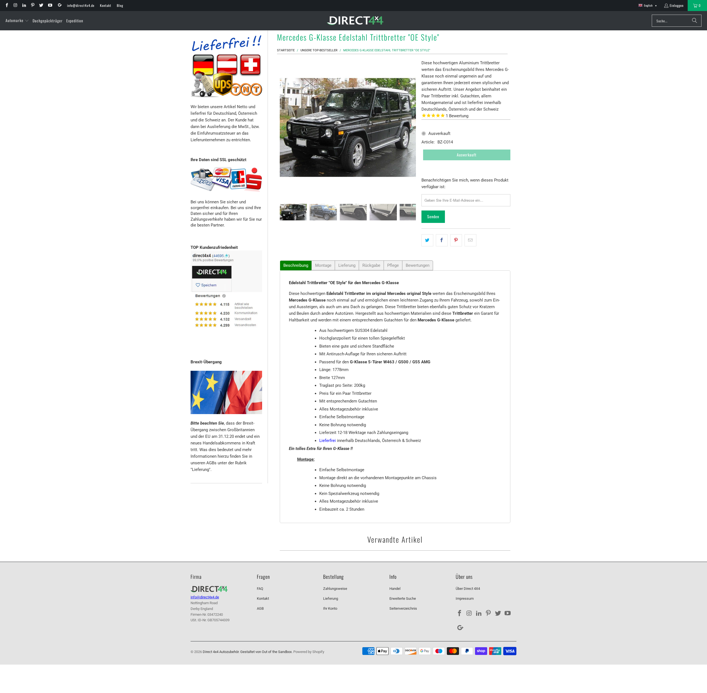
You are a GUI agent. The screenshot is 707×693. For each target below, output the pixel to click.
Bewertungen (417, 265)
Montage (323, 265)
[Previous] (283, 128)
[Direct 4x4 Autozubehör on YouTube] (49, 5)
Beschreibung (295, 265)
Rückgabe (371, 265)
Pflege (393, 265)
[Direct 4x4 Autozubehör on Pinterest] (32, 5)
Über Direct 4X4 (468, 589)
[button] (17, 21)
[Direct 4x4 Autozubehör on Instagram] (15, 5)
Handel (394, 589)
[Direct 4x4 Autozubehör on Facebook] (6, 5)
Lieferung (346, 265)
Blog (120, 5)
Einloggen (677, 5)
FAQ (260, 589)
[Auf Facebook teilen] (442, 240)
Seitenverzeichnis (403, 608)
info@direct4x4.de (80, 5)
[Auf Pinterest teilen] (456, 240)
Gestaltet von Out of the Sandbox (266, 652)
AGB (260, 608)
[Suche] (694, 21)
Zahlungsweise (335, 589)
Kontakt (105, 5)
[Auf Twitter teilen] (427, 240)
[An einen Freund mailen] (470, 240)
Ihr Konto (330, 608)
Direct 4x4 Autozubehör (221, 652)
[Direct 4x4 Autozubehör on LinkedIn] (24, 5)
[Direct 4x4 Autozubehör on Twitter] (41, 5)
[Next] (411, 128)
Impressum (465, 598)
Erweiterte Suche (402, 598)
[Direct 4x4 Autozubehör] (355, 20)
